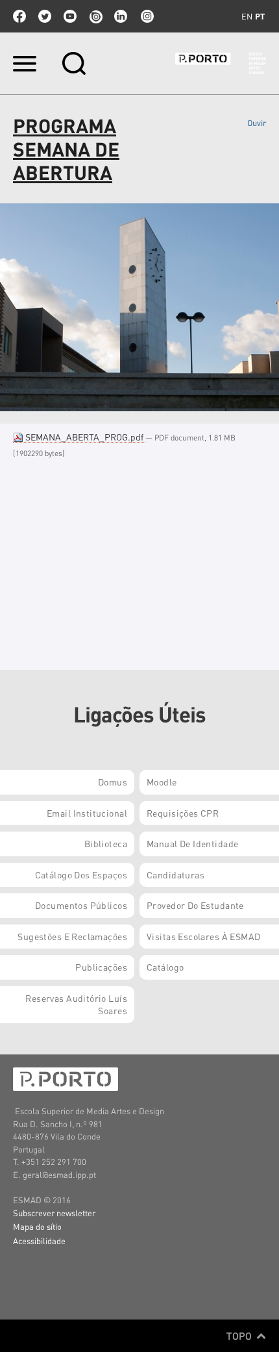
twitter (44, 16)
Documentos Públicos (81, 905)
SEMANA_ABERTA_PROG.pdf (84, 436)
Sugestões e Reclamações (72, 936)
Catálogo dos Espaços (81, 874)
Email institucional (87, 813)
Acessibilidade (39, 1240)
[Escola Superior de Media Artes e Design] (220, 63)
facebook (19, 16)
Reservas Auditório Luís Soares (76, 1004)
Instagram (146, 16)
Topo (240, 1335)
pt (260, 16)
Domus (112, 781)
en (246, 16)
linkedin (120, 16)
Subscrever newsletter (54, 1212)
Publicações (101, 967)
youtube (70, 16)
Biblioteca (105, 843)
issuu (95, 16)
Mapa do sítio (37, 1226)
